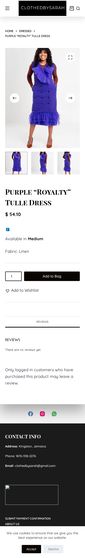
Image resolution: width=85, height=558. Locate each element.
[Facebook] (30, 413)
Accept (31, 549)
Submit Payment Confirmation (28, 518)
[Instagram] (42, 413)
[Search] (78, 8)
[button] (22, 290)
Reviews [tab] (42, 322)
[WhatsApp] (54, 413)
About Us (12, 524)
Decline (53, 549)
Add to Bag (52, 276)
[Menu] (7, 8)
